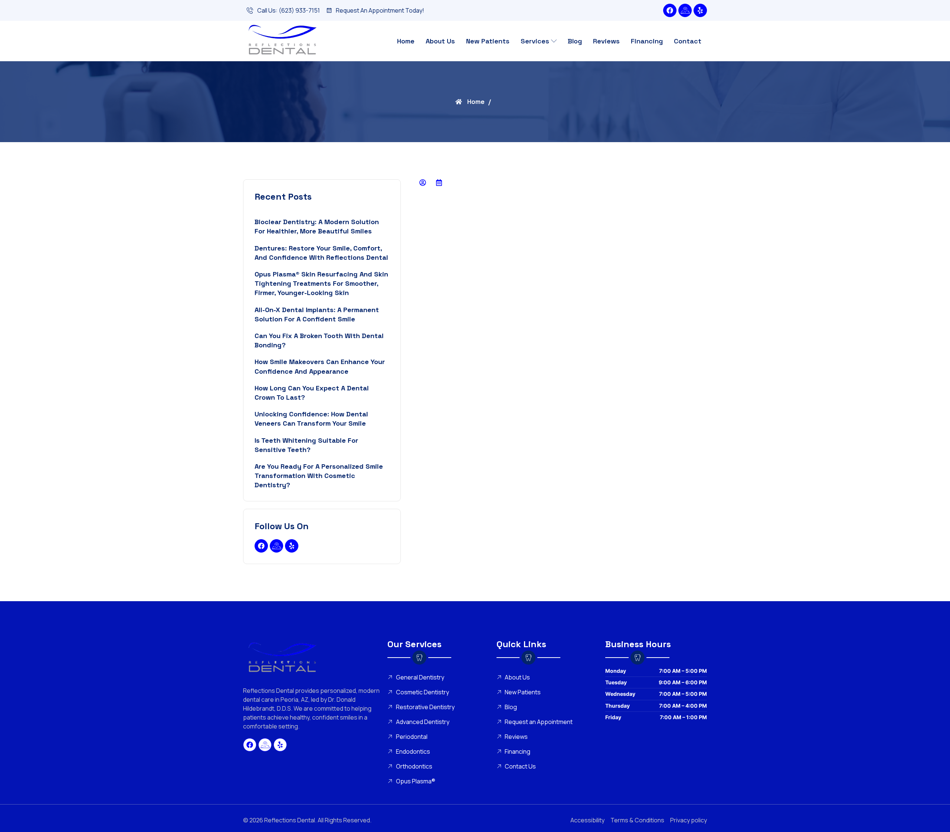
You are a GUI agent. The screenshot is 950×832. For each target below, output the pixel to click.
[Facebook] (670, 10)
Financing (647, 41)
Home (406, 41)
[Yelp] (700, 10)
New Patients (488, 41)
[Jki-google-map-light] (685, 10)
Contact (687, 41)
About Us (440, 41)
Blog (575, 41)
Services (535, 41)
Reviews (606, 41)
